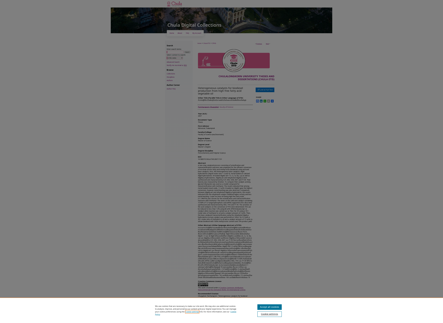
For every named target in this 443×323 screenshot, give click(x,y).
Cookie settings (192, 311)
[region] (221, 310)
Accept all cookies (269, 307)
